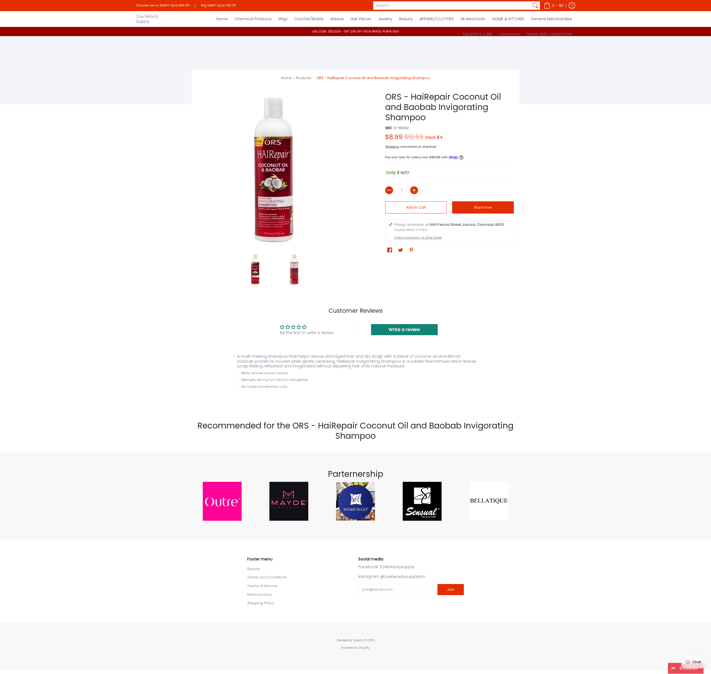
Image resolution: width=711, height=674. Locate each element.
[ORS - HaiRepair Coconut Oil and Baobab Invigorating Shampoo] (255, 269)
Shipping (392, 146)
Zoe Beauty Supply (147, 19)
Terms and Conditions (267, 577)
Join (450, 589)
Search (253, 569)
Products (303, 78)
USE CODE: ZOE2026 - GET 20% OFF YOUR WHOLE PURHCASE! (355, 31)
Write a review (404, 329)
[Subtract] (389, 190)
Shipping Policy (260, 603)
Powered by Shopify (355, 648)
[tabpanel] (355, 377)
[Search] (535, 5)
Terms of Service (262, 585)
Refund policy (259, 594)
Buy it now (483, 207)
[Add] (414, 190)
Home (286, 78)
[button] (553, 5)
